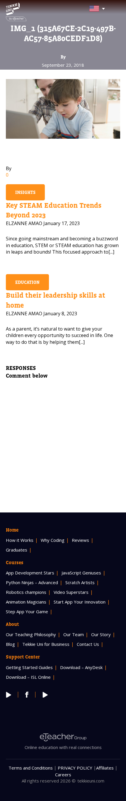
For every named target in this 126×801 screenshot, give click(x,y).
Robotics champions (26, 592)
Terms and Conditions (30, 768)
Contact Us (88, 644)
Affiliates (105, 768)
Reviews (80, 540)
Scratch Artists (80, 582)
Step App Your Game (27, 611)
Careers (63, 774)
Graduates (16, 550)
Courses (14, 562)
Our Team (73, 634)
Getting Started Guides (29, 667)
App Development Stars (30, 573)
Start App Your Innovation (79, 602)
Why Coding (52, 540)
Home (12, 529)
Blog (10, 644)
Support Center (23, 656)
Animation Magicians (26, 602)
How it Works (19, 540)
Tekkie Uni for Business (45, 644)
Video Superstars (71, 592)
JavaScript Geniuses (81, 573)
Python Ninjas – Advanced (32, 582)
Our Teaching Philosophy (31, 634)
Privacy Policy (75, 768)
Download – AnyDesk (81, 667)
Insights (25, 192)
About (12, 624)
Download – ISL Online (28, 677)
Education (27, 282)
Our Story (101, 634)
